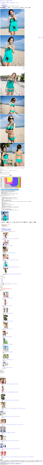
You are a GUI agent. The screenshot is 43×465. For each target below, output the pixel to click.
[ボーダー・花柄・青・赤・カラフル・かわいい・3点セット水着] (5, 312)
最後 (2, 281)
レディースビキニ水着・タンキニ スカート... (8, 367)
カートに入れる (3, 228)
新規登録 (8, 0)
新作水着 (12, 2)
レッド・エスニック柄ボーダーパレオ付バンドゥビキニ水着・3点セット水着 (10, 440)
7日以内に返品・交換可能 (8, 229)
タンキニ (8, 2)
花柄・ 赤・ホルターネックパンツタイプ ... (7, 305)
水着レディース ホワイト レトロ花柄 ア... (7, 336)
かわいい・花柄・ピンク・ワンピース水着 (7, 245)
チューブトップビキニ (5, 4)
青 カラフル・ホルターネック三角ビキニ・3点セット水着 (8, 432)
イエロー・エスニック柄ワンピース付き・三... (8, 359)
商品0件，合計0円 (41, 37)
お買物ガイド (10, 0)
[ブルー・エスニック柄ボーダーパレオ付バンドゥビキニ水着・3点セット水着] (5, 320)
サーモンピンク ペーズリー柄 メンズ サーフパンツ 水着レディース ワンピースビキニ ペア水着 (12, 424)
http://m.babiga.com (2, 372)
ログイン (5, 0)
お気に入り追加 (3, 229)
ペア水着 (10, 2)
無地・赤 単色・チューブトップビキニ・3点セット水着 (9, 252)
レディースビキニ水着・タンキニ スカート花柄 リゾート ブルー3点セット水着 (10, 448)
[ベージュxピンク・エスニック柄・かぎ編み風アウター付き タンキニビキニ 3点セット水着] (5, 351)
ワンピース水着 (2, 2)
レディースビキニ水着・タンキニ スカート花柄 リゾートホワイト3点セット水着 (11, 416)
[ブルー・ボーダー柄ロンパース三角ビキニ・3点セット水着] (5, 343)
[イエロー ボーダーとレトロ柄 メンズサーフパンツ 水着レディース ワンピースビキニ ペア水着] (5, 297)
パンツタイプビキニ (5, 8)
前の (2, 280)
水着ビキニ (5, 2)
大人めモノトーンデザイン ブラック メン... (7, 328)
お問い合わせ (1, 0)
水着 (2, 5)
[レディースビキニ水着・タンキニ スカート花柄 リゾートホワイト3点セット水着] (5, 366)
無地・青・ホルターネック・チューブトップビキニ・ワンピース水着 (10, 238)
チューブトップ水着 (15, 2)
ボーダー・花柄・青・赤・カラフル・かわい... (8, 313)
